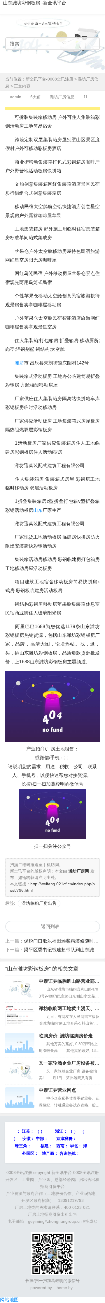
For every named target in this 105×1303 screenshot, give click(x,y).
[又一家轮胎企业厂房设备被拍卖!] (19, 1070)
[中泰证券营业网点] (19, 1097)
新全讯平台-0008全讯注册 (49, 79)
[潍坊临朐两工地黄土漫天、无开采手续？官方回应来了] (19, 1016)
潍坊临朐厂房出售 (39, 903)
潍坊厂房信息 (62, 96)
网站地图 (9, 1299)
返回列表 (50, 926)
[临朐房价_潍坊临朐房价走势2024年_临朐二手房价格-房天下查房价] (19, 1043)
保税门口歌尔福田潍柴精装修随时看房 (63, 941)
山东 (38, 510)
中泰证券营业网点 (57, 1090)
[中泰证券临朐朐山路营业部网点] (19, 988)
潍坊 (19, 362)
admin (15, 96)
